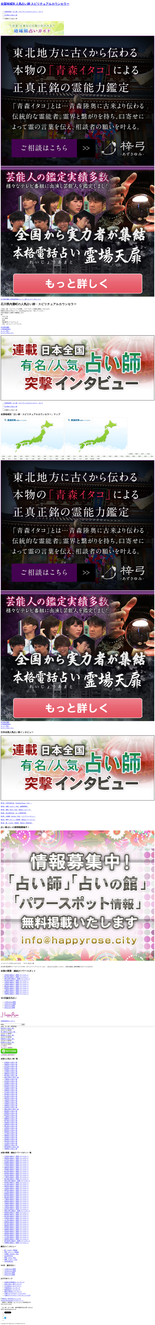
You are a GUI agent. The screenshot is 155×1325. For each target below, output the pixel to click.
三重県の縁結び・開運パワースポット (16, 990)
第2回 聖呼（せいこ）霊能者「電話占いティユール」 (18, 819)
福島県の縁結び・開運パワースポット (16, 1167)
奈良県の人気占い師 (10, 1107)
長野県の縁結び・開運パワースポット (16, 1190)
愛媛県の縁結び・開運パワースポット (16, 1226)
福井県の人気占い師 (10, 1098)
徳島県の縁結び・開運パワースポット (16, 1222)
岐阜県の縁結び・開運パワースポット (16, 1196)
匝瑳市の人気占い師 (8, 1028)
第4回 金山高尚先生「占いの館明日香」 (14, 813)
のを (7, 330)
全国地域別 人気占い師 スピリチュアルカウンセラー (35, 3)
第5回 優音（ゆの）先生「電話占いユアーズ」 (16, 810)
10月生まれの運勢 (10, 1004)
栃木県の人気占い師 (10, 1085)
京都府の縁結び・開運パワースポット (16, 984)
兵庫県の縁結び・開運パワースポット (16, 1207)
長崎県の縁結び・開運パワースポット (16, 1233)
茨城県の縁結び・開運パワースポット (16, 1169)
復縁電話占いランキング (12, 1289)
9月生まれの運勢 (9, 1006)
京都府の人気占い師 (10, 1103)
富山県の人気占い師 (10, 1096)
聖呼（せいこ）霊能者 (11, 1252)
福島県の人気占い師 (10, 1073)
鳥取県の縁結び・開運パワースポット (16, 1212)
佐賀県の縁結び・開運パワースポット (16, 1231)
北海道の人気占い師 (10, 1062)
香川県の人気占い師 (10, 1120)
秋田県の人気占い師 (10, 1068)
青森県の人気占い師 (10, 1064)
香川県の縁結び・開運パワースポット (16, 1224)
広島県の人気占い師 (10, 1128)
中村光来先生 (8, 1261)
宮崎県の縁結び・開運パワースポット (16, 1239)
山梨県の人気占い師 (10, 1088)
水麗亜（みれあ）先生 (11, 1254)
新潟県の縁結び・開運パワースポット (16, 1182)
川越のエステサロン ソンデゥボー (15, 1293)
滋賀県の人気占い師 (10, 1105)
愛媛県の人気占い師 (10, 1118)
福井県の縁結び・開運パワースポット (16, 1186)
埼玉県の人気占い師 (10, 1081)
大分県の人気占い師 (10, 1143)
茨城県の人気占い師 (10, 1083)
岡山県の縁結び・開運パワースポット (16, 1216)
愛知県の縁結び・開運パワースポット (16, 986)
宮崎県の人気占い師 (10, 1145)
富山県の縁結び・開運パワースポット (16, 1184)
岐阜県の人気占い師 (10, 1115)
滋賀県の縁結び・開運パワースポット (16, 1201)
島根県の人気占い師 (10, 1132)
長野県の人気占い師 (10, 1090)
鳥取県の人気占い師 (10, 1130)
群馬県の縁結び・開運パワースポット (16, 1173)
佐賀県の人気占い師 (10, 1137)
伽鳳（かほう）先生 (10, 1259)
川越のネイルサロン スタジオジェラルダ (17, 1295)
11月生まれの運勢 (10, 1002)
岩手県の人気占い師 (10, 1066)
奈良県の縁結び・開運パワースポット (16, 1209)
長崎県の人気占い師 (10, 1139)
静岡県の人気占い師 (10, 1113)
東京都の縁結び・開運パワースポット (16, 977)
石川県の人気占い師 (10, 15)
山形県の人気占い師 (10, 1072)
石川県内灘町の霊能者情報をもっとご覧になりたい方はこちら (21, 299)
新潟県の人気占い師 (10, 1094)
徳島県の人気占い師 (10, 1124)
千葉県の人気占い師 (10, 1079)
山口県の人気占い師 (10, 1133)
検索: (2, 1024)
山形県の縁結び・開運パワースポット (16, 1165)
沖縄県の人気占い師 (10, 1149)
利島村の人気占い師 (8, 1039)
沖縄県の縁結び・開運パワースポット (16, 993)
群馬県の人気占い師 (10, 1087)
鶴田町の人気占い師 (8, 1035)
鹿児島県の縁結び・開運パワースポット (17, 1241)
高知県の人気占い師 (10, 1122)
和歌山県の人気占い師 (11, 1109)
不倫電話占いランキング (12, 1288)
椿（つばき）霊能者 (10, 1250)
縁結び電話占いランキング (13, 1291)
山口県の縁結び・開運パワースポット (16, 1220)
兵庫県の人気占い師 (10, 1102)
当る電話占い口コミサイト (13, 1286)
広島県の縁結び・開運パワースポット (16, 1218)
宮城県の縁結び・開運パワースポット (16, 1162)
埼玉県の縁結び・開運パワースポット (16, 980)
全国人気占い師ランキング (13, 1284)
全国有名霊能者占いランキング (14, 1282)
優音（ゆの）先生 (10, 1257)
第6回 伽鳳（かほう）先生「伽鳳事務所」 (15, 806)
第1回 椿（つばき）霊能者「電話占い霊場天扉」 (17, 823)
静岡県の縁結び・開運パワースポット (16, 988)
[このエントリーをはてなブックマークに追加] (5, 1318)
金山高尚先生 (8, 1256)
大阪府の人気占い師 (10, 1100)
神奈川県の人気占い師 (11, 1077)
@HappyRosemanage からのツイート (12, 1300)
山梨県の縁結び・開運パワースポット (16, 1188)
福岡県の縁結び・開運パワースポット (16, 992)
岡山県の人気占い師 (10, 1126)
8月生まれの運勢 (9, 1007)
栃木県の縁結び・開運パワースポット (16, 1171)
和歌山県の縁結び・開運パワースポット (17, 1211)
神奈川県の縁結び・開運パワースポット (17, 978)
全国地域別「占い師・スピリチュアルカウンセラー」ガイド (23, 11)
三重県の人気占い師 (10, 1117)
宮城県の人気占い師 (10, 1070)
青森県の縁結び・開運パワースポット (16, 1158)
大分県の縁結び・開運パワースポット (16, 1237)
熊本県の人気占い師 (10, 1141)
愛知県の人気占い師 (10, 1111)
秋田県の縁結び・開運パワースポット (16, 1164)
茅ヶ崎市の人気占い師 (9, 1032)
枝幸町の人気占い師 (8, 1042)
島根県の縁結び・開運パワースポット (16, 1214)
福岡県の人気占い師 (10, 1135)
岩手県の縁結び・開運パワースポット (16, 1160)
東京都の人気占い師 (10, 1075)
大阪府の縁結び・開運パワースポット (16, 982)
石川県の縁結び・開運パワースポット (16, 1192)
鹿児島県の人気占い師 (11, 1147)
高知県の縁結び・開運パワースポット (16, 1227)
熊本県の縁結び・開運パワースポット (16, 1235)
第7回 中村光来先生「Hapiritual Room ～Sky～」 (16, 803)
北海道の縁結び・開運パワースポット (16, 975)
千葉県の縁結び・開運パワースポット (16, 1177)
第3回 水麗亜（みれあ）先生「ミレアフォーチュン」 (18, 816)
